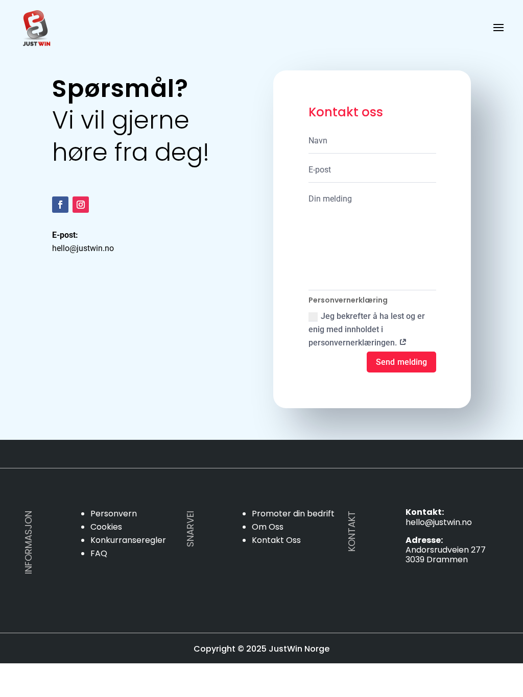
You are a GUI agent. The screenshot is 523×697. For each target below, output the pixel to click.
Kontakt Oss (276, 540)
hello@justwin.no (439, 522)
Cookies (106, 527)
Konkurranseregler (128, 540)
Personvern (113, 513)
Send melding (401, 362)
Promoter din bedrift (293, 513)
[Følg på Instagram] (81, 204)
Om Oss (267, 527)
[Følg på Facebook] (60, 204)
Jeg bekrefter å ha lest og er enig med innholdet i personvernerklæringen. (366, 329)
